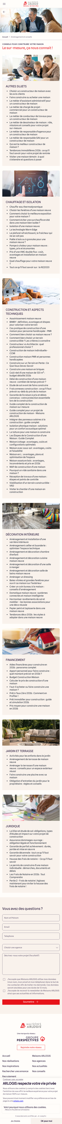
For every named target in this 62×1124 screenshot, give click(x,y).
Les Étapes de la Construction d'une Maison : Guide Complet (28, 437)
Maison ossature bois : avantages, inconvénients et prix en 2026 (27, 462)
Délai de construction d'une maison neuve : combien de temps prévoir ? (28, 380)
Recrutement (9, 1076)
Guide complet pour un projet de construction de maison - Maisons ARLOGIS (27, 413)
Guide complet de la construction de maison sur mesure (28, 405)
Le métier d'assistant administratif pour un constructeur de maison (30, 102)
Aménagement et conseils (21, 37)
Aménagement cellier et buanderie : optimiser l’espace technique (28, 547)
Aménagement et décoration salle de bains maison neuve (29, 572)
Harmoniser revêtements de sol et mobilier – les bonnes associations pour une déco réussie (30, 602)
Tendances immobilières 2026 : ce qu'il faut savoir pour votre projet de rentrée (30, 152)
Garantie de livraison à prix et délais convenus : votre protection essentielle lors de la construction (30, 398)
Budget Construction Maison (24, 677)
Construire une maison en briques (27, 369)
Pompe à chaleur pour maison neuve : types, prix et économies (29, 247)
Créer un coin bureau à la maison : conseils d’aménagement (27, 588)
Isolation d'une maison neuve (25, 226)
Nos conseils (38, 1071)
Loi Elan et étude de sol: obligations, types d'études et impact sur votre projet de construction (31, 834)
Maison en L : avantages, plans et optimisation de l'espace (27, 456)
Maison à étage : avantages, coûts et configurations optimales (28, 443)
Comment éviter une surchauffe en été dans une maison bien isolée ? (30, 221)
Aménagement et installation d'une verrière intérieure (28, 540)
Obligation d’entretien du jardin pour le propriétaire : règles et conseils (29, 782)
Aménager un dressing (21, 577)
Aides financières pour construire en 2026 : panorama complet (28, 666)
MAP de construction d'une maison (27, 467)
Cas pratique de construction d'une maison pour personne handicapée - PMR (31, 329)
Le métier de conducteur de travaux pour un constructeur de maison (31, 117)
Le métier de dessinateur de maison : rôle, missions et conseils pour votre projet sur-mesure (31, 125)
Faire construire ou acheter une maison (30, 97)
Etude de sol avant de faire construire (29, 385)
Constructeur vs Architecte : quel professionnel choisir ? (27, 345)
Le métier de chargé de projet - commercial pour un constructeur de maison (28, 110)
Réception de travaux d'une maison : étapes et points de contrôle (28, 478)
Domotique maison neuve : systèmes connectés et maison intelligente (29, 594)
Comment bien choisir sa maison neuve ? (31, 334)
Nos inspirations (10, 1066)
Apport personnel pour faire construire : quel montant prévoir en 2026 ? (30, 672)
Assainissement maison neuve (25, 318)
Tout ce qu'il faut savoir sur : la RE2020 (29, 267)
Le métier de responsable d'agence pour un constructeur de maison (30, 133)
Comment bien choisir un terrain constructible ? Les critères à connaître (30, 339)
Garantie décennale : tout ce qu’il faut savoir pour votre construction (29, 854)
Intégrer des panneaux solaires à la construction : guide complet (27, 421)
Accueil (5, 37)
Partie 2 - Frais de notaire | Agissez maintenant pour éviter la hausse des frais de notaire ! (29, 883)
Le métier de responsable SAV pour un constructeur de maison (29, 139)
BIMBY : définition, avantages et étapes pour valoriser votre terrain (30, 323)
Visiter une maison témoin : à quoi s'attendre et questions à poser (27, 158)
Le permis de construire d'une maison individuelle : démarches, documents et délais (30, 868)
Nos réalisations (10, 1061)
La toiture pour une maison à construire (30, 432)
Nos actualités (39, 1066)
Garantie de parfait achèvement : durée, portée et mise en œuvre (30, 848)
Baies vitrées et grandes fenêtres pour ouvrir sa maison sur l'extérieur (29, 582)
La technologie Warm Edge (23, 229)
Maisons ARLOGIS (41, 1056)
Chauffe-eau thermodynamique (26, 206)
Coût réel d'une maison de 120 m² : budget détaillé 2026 (27, 374)
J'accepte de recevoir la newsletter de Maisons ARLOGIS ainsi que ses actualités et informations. (33, 992)
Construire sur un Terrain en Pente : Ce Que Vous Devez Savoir (29, 364)
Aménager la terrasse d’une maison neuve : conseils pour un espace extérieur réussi (31, 768)
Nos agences (39, 1061)
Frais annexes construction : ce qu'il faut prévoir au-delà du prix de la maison (30, 390)
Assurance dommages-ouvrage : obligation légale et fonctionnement (28, 841)
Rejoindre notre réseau (31, 1047)
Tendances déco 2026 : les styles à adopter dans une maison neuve (27, 616)
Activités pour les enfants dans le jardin (30, 755)
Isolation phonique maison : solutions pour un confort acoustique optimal (29, 427)
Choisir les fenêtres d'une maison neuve (30, 210)
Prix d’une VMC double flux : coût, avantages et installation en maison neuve (28, 255)
